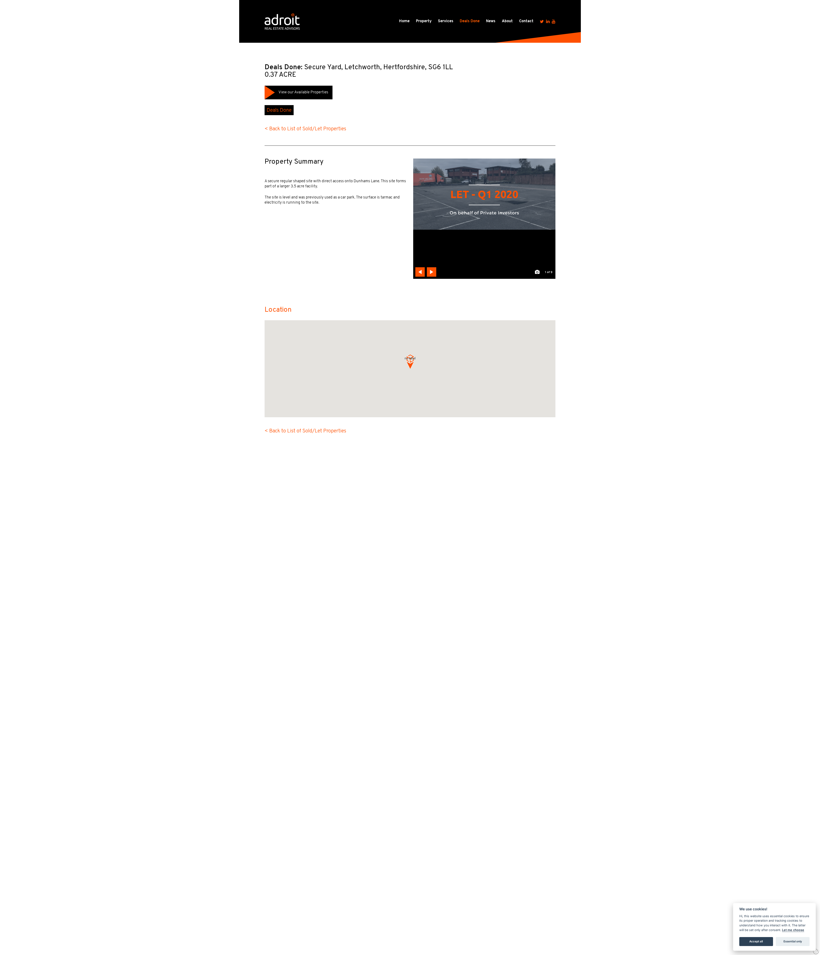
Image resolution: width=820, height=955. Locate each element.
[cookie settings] (816, 951)
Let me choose (793, 930)
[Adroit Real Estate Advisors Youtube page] (553, 21)
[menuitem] (404, 21)
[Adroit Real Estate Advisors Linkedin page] (548, 21)
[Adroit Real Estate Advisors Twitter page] (542, 21)
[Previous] (420, 272)
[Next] (431, 272)
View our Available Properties (303, 92)
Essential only (792, 941)
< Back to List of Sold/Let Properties (305, 129)
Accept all (756, 941)
